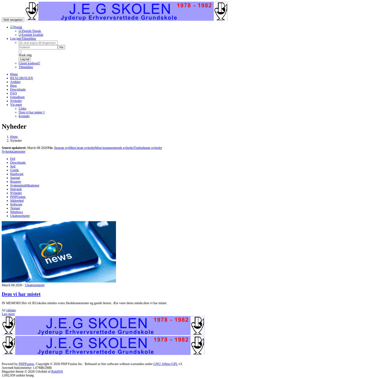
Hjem (14, 137)
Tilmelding (26, 67)
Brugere (15, 181)
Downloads (18, 162)
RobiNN (57, 371)
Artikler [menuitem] (15, 82)
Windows (16, 212)
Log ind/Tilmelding (23, 38)
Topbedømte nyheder (148, 148)
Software (16, 204)
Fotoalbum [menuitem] (17, 97)
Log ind (24, 59)
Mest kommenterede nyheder (114, 148)
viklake (11, 310)
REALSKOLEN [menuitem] (21, 78)
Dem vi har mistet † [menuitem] (32, 112)
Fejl (12, 159)
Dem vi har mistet (21, 294)
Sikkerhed (17, 200)
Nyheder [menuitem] (16, 101)
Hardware (16, 174)
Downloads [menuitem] (18, 89)
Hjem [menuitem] (14, 74)
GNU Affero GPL (165, 364)
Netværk (16, 189)
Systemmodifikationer (24, 185)
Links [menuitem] (22, 108)
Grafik (14, 170)
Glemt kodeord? (29, 63)
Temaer (15, 208)
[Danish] (16, 27)
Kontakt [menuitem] (24, 116)
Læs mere (8, 314)
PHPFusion (18, 197)
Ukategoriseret (20, 216)
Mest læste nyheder (82, 148)
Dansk (36, 31)
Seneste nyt (61, 148)
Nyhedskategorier (13, 151)
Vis (61, 47)
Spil (12, 166)
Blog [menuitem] (13, 85)
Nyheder (16, 193)
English (37, 35)
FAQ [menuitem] (13, 93)
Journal (15, 178)
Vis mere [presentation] (16, 104)
